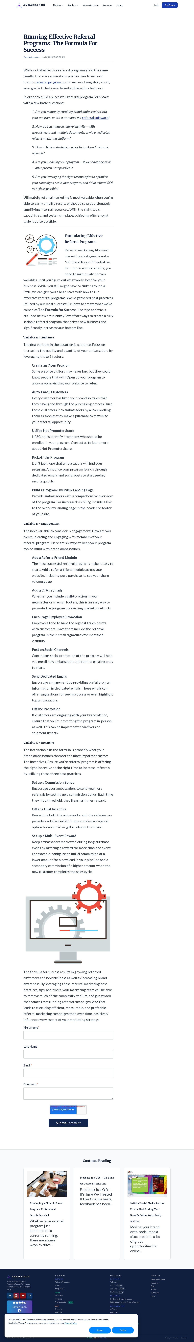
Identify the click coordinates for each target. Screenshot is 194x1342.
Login (156, 5)
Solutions (72, 5)
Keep (57, 1306)
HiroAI (57, 1285)
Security (184, 1338)
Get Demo (170, 5)
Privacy (168, 1338)
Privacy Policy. (70, 1323)
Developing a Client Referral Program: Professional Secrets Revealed (46, 1209)
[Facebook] (29, 1295)
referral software (95, 117)
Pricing (119, 5)
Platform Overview (62, 1282)
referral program (48, 82)
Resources (107, 5)
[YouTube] (23, 1295)
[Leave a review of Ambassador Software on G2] (19, 1306)
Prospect (58, 1299)
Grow (57, 1292)
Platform (57, 5)
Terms (175, 1338)
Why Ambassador (90, 5)
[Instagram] (16, 1295)
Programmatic (63, 1302)
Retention (58, 1309)
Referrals (114, 1312)
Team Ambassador (31, 57)
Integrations (59, 1289)
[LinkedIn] (9, 1295)
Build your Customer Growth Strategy (124, 1302)
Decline (123, 1330)
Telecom (113, 1282)
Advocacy (58, 1296)
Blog (153, 1286)
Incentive (58, 1312)
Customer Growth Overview (121, 1299)
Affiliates (113, 1309)
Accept (100, 1330)
